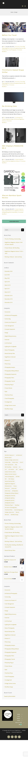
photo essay (7, 490)
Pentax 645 (13, 488)
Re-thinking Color (9, 106)
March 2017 (8, 292)
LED (16, 469)
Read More (4, 51)
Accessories (17, 46)
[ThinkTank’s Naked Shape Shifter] (14, 62)
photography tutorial (9, 502)
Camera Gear (15, 462)
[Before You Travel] (14, 27)
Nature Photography (9, 350)
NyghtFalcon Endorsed (9, 48)
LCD (6, 469)
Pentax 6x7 (7, 488)
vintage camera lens (9, 512)
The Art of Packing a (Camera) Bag (13, 239)
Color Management (18, 117)
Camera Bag (22, 46)
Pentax (15, 486)
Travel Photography (12, 49)
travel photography (18, 510)
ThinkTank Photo (5, 49)
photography (15, 490)
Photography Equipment (18, 48)
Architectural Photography (11, 315)
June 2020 (7, 274)
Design (3, 48)
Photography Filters (9, 377)
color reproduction (9, 464)
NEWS (18, 720)
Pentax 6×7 (7, 360)
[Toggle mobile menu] (25, 6)
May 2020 (7, 278)
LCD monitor (11, 469)
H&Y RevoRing (8, 467)
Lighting (21, 469)
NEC (6, 479)
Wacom (17, 512)
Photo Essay (8, 363)
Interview (7, 339)
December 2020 (8, 271)
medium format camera (10, 471)
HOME (18, 714)
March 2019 (8, 285)
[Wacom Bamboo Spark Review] (14, 180)
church (21, 462)
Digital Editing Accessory (9, 210)
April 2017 (7, 288)
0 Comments (19, 49)
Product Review (14, 212)
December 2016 (8, 295)
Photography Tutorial (10, 381)
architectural (19, 455)
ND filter (18, 476)
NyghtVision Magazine (10, 483)
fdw (4, 46)
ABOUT (18, 718)
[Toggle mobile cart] (22, 6)
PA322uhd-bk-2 (8, 486)
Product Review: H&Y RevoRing (12, 248)
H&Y (16, 464)
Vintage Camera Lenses (10, 405)
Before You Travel (9, 35)
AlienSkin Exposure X (9, 455)
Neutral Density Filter (10, 353)
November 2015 (9, 302)
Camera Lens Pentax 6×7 (11, 322)
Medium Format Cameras (10, 474)
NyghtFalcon (19, 732)
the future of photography (11, 507)
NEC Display (11, 479)
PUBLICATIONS (18, 722)
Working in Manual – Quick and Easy (13, 256)
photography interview (10, 495)
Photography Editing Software (12, 370)
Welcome (7, 514)
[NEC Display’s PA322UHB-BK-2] (14, 135)
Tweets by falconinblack (9, 696)
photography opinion (9, 500)
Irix (19, 467)
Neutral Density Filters (10, 550)
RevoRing (17, 505)
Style (24, 48)
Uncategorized (8, 402)
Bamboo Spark (8, 457)
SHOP (18, 716)
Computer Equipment (6, 119)
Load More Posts (14, 221)
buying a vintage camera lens (11, 460)
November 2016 (9, 299)
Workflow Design (9, 408)
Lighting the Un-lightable (10, 346)
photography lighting (9, 498)
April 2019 (7, 281)
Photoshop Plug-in (9, 384)
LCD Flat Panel (16, 119)
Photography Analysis (10, 367)
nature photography (9, 476)
